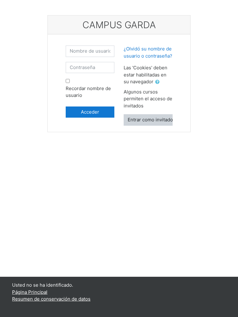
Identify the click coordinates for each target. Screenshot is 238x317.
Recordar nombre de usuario (88, 91)
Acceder (90, 112)
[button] (159, 82)
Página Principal (29, 292)
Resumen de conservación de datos (51, 299)
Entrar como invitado (150, 120)
